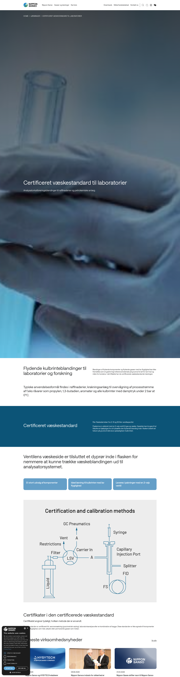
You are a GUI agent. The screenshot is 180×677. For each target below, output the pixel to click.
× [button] (27, 628)
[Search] (143, 5)
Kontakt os (134, 5)
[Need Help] (147, 5)
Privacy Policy (7, 649)
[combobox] (25, 628)
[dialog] (16, 650)
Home (25, 16)
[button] (16, 672)
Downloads (108, 5)
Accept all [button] (9, 668)
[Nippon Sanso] (30, 5)
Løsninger (35, 16)
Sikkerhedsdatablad (121, 5)
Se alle (154, 640)
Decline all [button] (22, 668)
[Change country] (151, 5)
